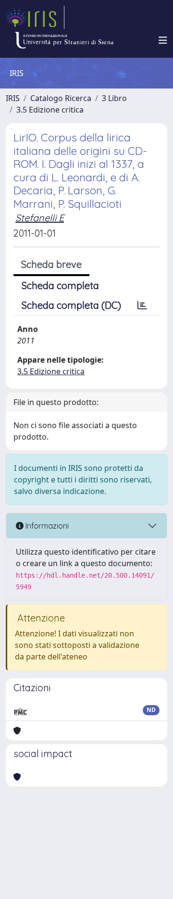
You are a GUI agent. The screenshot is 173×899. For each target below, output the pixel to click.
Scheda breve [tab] (51, 264)
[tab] (142, 305)
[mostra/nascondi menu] (163, 40)
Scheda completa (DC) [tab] (71, 305)
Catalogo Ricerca (60, 98)
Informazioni (46, 526)
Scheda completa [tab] (60, 285)
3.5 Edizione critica (50, 109)
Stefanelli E (39, 218)
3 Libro (114, 98)
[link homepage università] (64, 40)
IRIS (13, 98)
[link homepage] (35, 17)
